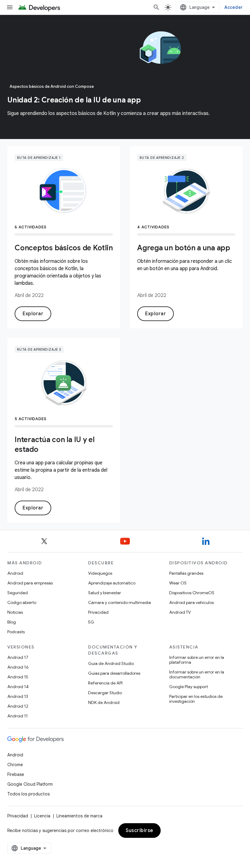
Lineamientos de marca (79, 815)
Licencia (42, 815)
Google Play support (188, 686)
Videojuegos (100, 573)
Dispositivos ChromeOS (191, 592)
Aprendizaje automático (111, 583)
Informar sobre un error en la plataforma (196, 660)
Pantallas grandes (186, 573)
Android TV (180, 612)
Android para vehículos (191, 602)
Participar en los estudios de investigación (196, 699)
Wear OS (178, 583)
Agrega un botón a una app (183, 247)
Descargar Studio (105, 692)
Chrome (15, 764)
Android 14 (18, 686)
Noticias (15, 612)
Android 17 (17, 657)
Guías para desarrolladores (114, 673)
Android (15, 573)
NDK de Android (104, 702)
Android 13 (17, 696)
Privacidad (98, 612)
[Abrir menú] (10, 7)
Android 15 (17, 677)
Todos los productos (28, 794)
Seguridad (17, 592)
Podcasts (16, 631)
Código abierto (21, 602)
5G (91, 622)
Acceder (233, 7)
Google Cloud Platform (30, 784)
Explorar (33, 314)
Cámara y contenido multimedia (119, 602)
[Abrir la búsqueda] (156, 7)
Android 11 (17, 716)
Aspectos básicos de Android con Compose (52, 86)
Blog (11, 622)
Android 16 (18, 667)
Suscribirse (139, 830)
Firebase (15, 774)
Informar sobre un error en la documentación (196, 674)
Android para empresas (30, 583)
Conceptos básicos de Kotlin (63, 247)
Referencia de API (105, 683)
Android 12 (17, 706)
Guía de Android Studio (111, 663)
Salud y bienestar (104, 592)
